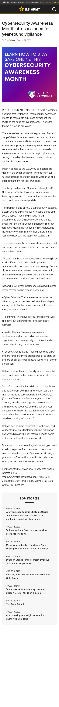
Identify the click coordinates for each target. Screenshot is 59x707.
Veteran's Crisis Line (29, 699)
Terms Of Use (49, 691)
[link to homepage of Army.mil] (29, 8)
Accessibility (16, 695)
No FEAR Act (44, 695)
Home (6, 691)
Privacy (34, 691)
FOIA (31, 695)
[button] (1, 6)
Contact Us (19, 691)
